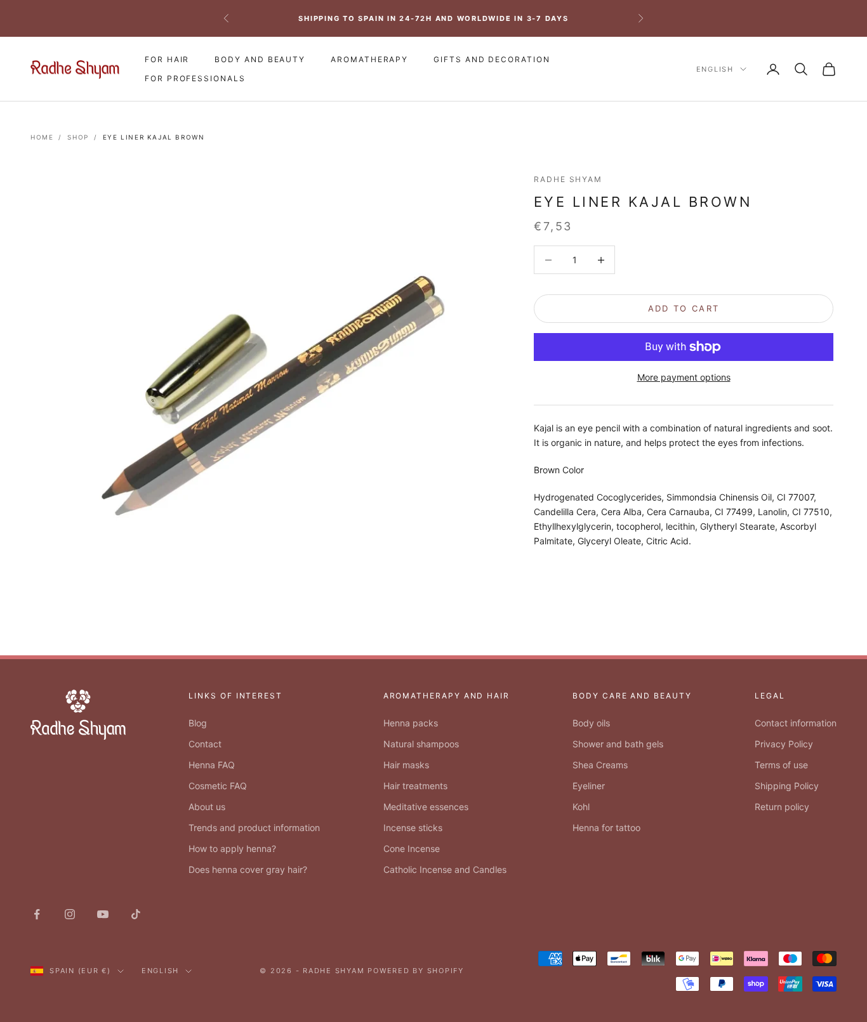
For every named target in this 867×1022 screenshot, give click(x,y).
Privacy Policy (784, 743)
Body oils (591, 722)
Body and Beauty (260, 59)
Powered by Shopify (415, 970)
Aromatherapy (369, 59)
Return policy (782, 806)
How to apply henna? (232, 848)
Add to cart (684, 308)
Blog (198, 722)
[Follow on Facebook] (36, 914)
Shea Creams (600, 764)
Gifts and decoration (492, 59)
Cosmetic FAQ (218, 785)
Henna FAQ (212, 764)
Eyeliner (588, 785)
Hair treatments (415, 785)
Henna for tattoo (606, 827)
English (715, 69)
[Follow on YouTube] (102, 914)
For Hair (167, 59)
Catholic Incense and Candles (444, 869)
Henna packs (410, 722)
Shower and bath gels (617, 743)
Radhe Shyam (568, 179)
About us (207, 806)
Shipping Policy (787, 785)
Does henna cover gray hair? (248, 869)
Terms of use (781, 764)
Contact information (796, 722)
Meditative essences (425, 806)
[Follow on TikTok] (135, 914)
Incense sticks (412, 827)
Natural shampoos (421, 743)
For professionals (195, 78)
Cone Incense (411, 848)
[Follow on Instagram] (69, 914)
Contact (205, 743)
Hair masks (406, 764)
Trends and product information (254, 827)
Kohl (581, 806)
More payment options (684, 377)
